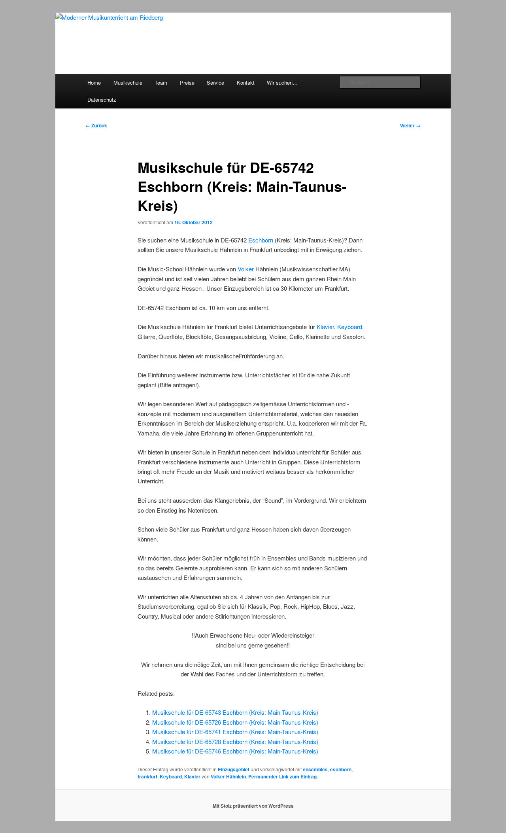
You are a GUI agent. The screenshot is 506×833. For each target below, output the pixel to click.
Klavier (325, 326)
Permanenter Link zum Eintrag (282, 776)
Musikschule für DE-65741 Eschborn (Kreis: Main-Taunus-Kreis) (235, 731)
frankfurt (147, 776)
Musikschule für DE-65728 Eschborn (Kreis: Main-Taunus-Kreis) (235, 741)
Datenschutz (101, 99)
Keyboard (171, 776)
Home (94, 82)
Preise (187, 82)
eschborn (340, 769)
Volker (246, 269)
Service (215, 82)
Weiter (410, 125)
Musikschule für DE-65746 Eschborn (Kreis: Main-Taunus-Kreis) (235, 751)
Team (161, 82)
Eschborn (260, 240)
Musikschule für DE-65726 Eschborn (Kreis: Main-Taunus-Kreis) (235, 722)
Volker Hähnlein (228, 776)
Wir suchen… (282, 82)
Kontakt (246, 82)
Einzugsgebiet (233, 769)
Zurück (96, 125)
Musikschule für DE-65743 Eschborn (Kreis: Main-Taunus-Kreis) (235, 712)
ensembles (315, 769)
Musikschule (127, 82)
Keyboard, (350, 326)
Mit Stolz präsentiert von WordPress (253, 805)
